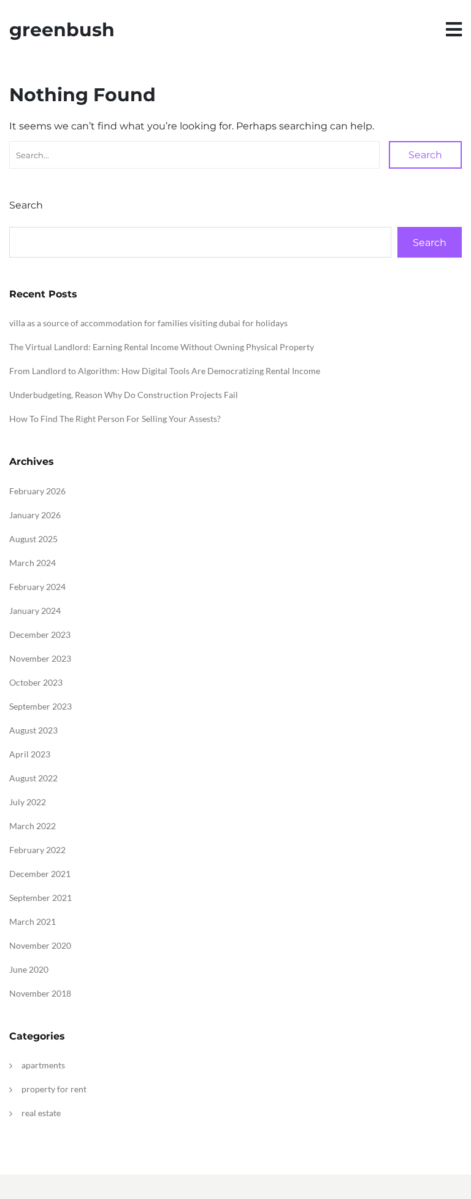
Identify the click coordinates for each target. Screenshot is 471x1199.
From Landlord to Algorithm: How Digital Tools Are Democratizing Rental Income (164, 371)
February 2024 (37, 586)
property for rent (53, 1089)
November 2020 (40, 945)
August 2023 (33, 730)
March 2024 (32, 562)
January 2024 (35, 610)
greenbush (62, 29)
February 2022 (37, 850)
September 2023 (40, 706)
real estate (41, 1113)
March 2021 (32, 921)
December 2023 (40, 634)
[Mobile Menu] (454, 29)
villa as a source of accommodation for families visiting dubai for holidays (148, 323)
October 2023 (36, 682)
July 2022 (27, 802)
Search (425, 155)
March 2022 (32, 826)
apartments (43, 1065)
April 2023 (29, 754)
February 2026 (37, 491)
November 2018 (40, 993)
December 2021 (40, 873)
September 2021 (40, 897)
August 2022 (33, 778)
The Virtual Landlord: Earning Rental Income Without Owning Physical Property (161, 347)
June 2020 (28, 969)
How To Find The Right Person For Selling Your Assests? (115, 418)
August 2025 (33, 539)
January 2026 (35, 515)
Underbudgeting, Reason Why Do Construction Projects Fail (123, 394)
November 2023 (40, 658)
